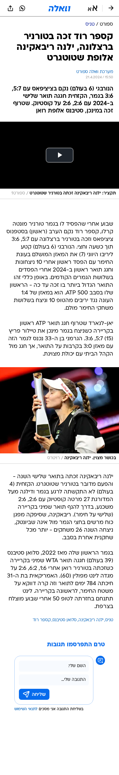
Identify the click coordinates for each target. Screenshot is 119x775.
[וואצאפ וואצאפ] (22, 8)
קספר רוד (42, 620)
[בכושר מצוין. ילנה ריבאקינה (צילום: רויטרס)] (59, 415)
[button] (92, 8)
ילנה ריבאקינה (90, 620)
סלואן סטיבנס (64, 620)
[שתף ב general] (10, 8)
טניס (109, 620)
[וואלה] (59, 8)
